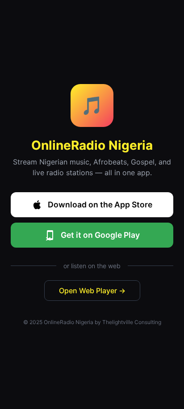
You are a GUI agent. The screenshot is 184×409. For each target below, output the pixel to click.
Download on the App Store (100, 204)
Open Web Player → (92, 290)
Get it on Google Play (100, 235)
